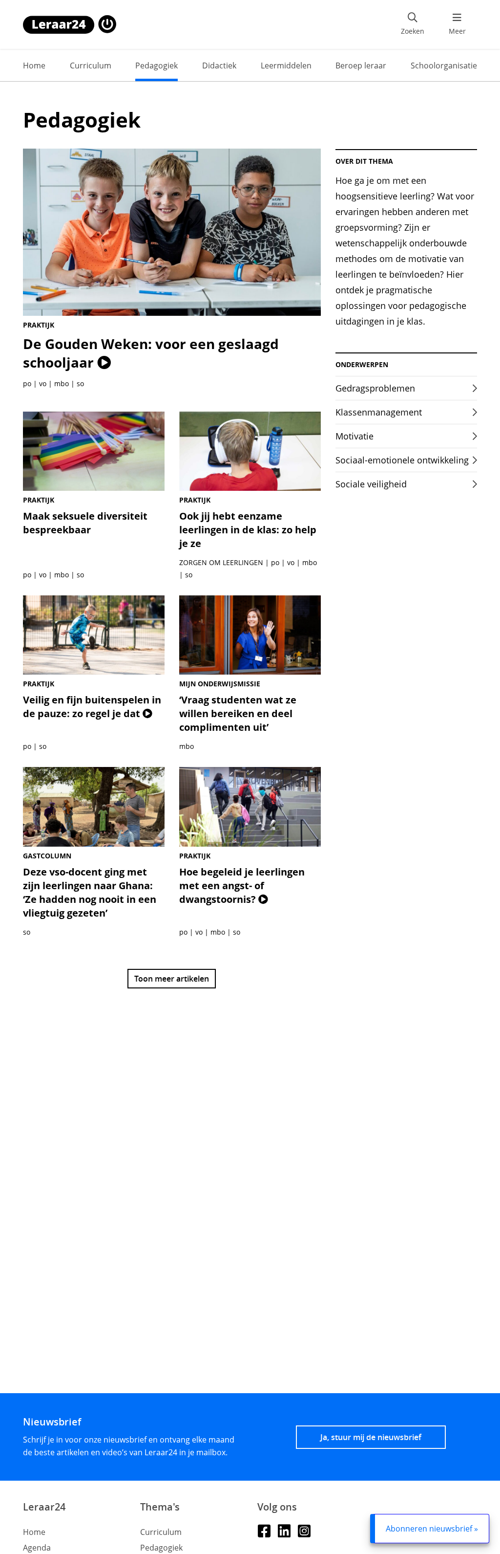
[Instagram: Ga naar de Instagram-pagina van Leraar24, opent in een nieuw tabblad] (304, 1530)
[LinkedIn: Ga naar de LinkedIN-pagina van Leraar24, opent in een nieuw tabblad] (284, 1530)
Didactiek (219, 65)
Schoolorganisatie (444, 65)
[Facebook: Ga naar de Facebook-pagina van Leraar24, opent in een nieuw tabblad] (264, 1530)
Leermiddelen (286, 65)
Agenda (37, 1547)
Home (34, 65)
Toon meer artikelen (171, 978)
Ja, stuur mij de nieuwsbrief (370, 1437)
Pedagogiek (156, 65)
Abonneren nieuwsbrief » (432, 1528)
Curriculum (90, 65)
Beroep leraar (360, 65)
